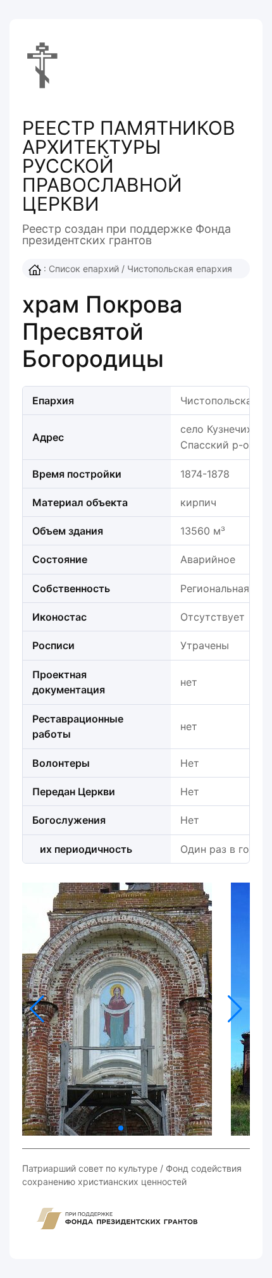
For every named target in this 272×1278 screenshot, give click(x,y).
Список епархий (84, 268)
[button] (235, 1009)
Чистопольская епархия (179, 268)
